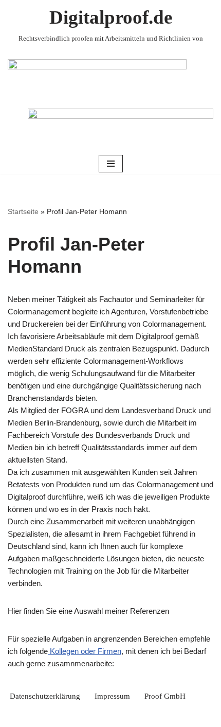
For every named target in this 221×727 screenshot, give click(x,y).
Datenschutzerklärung (45, 696)
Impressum (112, 696)
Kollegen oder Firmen (84, 651)
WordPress (147, 717)
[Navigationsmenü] (111, 163)
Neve (66, 717)
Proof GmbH (165, 696)
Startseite (23, 211)
